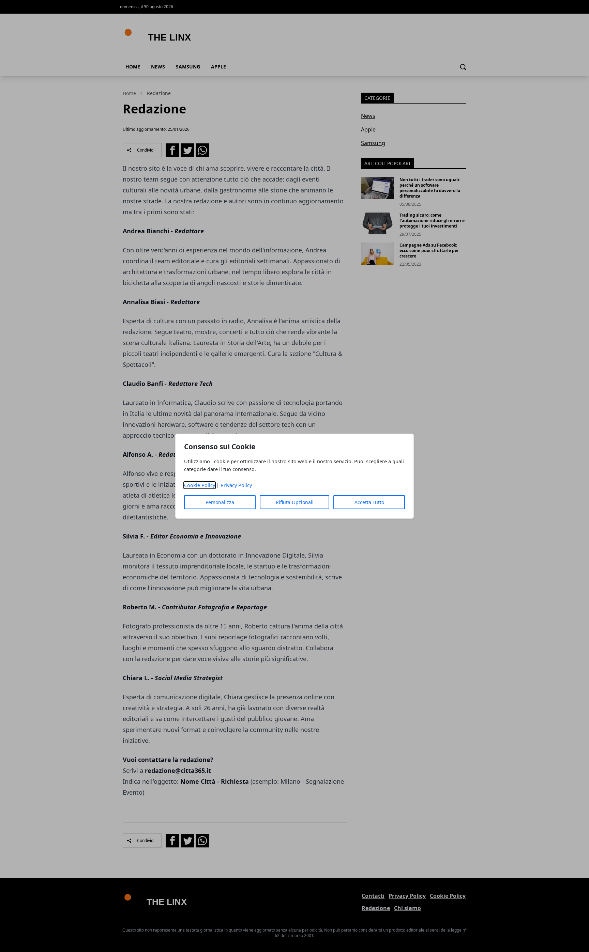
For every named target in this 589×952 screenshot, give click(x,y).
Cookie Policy (199, 485)
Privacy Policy (236, 485)
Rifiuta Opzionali (295, 502)
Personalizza (220, 502)
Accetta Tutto (369, 502)
